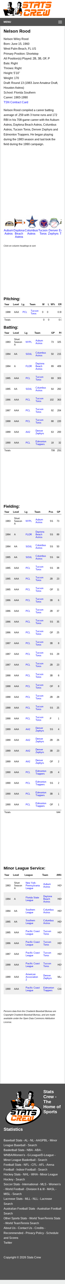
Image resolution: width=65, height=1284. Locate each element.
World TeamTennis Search (22, 1223)
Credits (39, 1228)
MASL (51, 1189)
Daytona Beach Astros (19, 233)
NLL (35, 1198)
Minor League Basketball (20, 1159)
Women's (55, 1184)
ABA (38, 1150)
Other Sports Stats (15, 1218)
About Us (10, 1228)
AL (26, 1140)
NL (32, 1140)
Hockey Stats (12, 1174)
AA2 (28, 432)
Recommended (13, 1233)
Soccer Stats (12, 1184)
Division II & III (35, 1189)
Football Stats (12, 1164)
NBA (30, 1150)
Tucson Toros (43, 232)
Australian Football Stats (19, 1208)
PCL (25, 312)
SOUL (29, 354)
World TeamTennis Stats (44, 1218)
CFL (34, 1164)
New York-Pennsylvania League (33, 886)
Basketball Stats (14, 1150)
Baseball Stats (13, 1140)
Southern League (30, 911)
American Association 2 (32, 977)
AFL (41, 1164)
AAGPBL (41, 1140)
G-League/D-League (40, 1155)
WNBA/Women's (14, 1155)
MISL (7, 1193)
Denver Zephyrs (53, 232)
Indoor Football (26, 1169)
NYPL (29, 342)
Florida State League (32, 899)
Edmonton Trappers (41, 443)
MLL (27, 1198)
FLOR (29, 366)
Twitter (8, 1242)
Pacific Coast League (33, 932)
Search (32, 1145)
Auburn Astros (8, 232)
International (30, 1184)
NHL (26, 1174)
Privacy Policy (35, 1233)
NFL (26, 1164)
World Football (14, 1189)
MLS (43, 1184)
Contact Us (25, 1228)
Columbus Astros (31, 232)
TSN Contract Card (16, 102)
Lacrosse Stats (13, 1198)
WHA (34, 1174)
